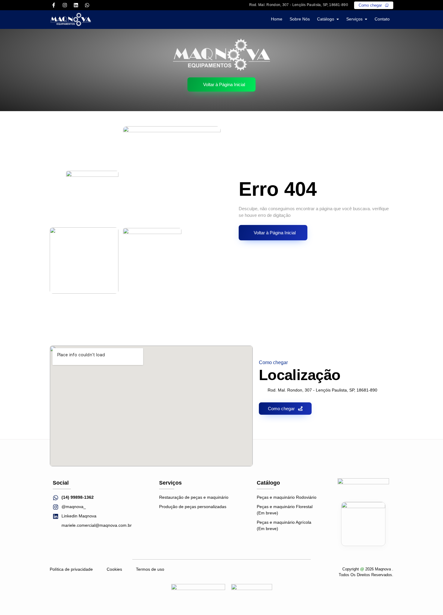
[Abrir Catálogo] (338, 19)
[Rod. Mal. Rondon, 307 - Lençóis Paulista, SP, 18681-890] (242, 5)
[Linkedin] (76, 5)
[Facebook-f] (54, 5)
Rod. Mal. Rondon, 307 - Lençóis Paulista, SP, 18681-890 (298, 5)
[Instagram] (65, 5)
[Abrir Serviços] (366, 19)
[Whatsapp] (87, 5)
